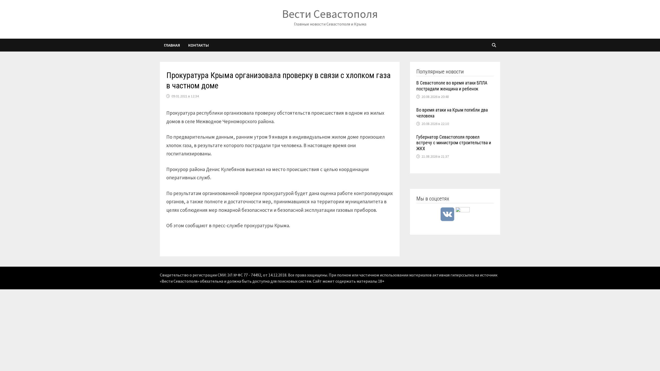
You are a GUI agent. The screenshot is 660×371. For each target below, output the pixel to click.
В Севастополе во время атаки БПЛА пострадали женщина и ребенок (451, 85)
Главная (172, 45)
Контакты (198, 45)
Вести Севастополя (330, 14)
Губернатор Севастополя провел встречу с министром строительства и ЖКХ (453, 142)
